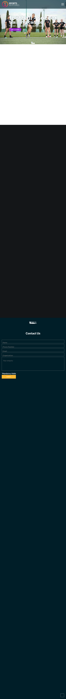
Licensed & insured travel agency (46, 258)
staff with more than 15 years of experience (34, 59)
